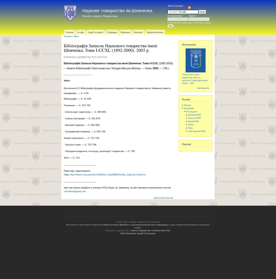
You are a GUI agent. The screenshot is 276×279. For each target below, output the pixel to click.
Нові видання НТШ (196, 131)
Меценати (125, 32)
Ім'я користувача (175, 15)
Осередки (112, 32)
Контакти (138, 32)
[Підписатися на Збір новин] (189, 7)
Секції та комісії (95, 32)
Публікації (189, 108)
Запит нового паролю (202, 22)
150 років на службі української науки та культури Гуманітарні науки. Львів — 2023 (195, 79)
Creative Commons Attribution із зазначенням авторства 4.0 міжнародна (135, 224)
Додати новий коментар (163, 197)
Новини (187, 105)
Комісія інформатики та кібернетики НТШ (150, 230)
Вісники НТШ (194, 114)
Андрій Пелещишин (146, 233)
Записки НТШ (194, 118)
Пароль (192, 15)
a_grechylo (81, 56)
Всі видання (191, 111)
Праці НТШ (193, 121)
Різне (190, 128)
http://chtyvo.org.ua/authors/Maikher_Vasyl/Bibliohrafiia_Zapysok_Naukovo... (108, 174)
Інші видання (203, 88)
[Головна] (70, 12)
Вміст (76, 36)
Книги (191, 124)
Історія (80, 32)
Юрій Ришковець (128, 233)
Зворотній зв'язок (155, 32)
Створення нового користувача (180, 22)
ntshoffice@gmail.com (75, 191)
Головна (69, 32)
